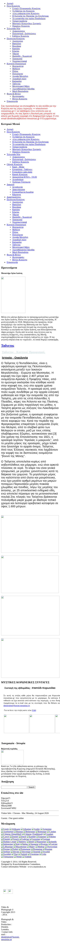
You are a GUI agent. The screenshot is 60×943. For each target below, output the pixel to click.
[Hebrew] (21, 841)
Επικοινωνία (12, 101)
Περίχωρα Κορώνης (16, 38)
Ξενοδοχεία (17, 187)
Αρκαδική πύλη (19, 78)
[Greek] (5, 829)
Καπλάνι (16, 48)
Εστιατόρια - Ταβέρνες (22, 169)
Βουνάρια (16, 46)
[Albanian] (26, 829)
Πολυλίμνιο (17, 73)
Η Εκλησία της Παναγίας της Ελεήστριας (30, 16)
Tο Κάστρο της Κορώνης (23, 11)
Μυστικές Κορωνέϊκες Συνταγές (26, 23)
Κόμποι (15, 51)
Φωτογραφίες (18, 96)
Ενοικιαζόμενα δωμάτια (22, 192)
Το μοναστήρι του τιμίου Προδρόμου (28, 18)
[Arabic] (36, 829)
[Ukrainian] (33, 854)
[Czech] (5, 836)
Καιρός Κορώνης (19, 174)
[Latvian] (52, 844)
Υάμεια (15, 53)
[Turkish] (22, 854)
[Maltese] (40, 846)
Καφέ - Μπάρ (18, 167)
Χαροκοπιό (17, 58)
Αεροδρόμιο (17, 179)
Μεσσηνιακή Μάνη (20, 86)
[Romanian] (36, 849)
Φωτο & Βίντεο (14, 94)
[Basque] (18, 831)
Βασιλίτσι (16, 43)
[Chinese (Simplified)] (11, 834)
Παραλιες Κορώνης (21, 26)
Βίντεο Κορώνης (19, 99)
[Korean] (43, 844)
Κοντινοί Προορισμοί (16, 63)
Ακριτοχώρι (17, 41)
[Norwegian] (51, 846)
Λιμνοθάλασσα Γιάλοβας (23, 89)
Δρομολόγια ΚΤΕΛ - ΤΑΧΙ (24, 177)
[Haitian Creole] (8, 841)
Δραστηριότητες (14, 197)
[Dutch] (22, 836)
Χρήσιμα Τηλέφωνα (21, 182)
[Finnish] (5, 839)
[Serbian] (5, 851)
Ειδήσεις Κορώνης (20, 36)
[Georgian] (35, 839)
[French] (14, 839)
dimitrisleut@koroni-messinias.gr (16, 706)
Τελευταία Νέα (13, 28)
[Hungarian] (40, 841)
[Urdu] (42, 854)
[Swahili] (45, 851)
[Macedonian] (20, 846)
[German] (45, 839)
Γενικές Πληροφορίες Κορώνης (26, 8)
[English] (31, 836)
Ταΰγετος (16, 84)
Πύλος (15, 71)
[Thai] (14, 854)
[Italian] (24, 844)
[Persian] (5, 849)
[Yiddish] (26, 856)
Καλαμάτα (16, 81)
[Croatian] (48, 834)
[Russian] (47, 849)
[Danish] (13, 836)
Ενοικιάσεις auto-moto (22, 172)
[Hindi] (30, 841)
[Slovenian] (25, 851)
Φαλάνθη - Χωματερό (22, 56)
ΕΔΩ (34, 710)
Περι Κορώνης (13, 6)
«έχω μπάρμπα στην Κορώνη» (25, 13)
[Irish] (17, 844)
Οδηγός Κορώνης (14, 164)
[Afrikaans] (14, 829)
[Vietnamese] (7, 856)
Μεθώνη (16, 68)
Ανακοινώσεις (18, 31)
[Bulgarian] (41, 831)
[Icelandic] (52, 841)
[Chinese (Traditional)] (32, 834)
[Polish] (14, 849)
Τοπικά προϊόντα (19, 21)
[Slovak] (15, 851)
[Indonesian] (7, 844)
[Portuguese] (25, 849)
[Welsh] (18, 856)
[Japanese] (33, 844)
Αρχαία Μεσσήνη (20, 76)
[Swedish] (6, 854)
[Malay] (31, 846)
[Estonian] (41, 836)
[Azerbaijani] (7, 831)
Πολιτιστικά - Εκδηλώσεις (24, 33)
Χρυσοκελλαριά (19, 61)
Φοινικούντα (17, 66)
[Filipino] (51, 836)
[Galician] (24, 839)
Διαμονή (10, 184)
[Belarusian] (29, 831)
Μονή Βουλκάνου (20, 91)
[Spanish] (35, 851)
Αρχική (10, 3)
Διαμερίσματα (18, 189)
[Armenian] (45, 829)
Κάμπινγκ (16, 194)
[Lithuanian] (7, 846)
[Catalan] (51, 831)
